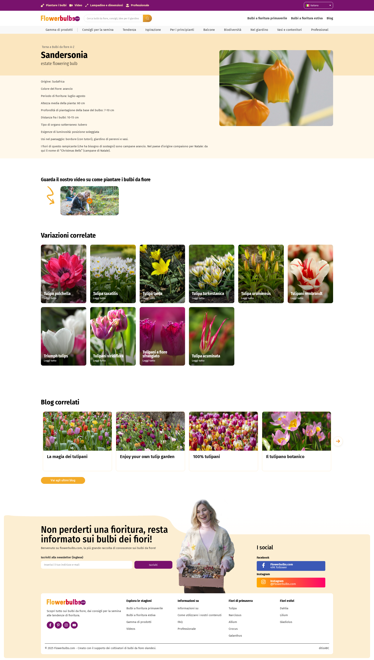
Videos (130, 629)
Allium (233, 622)
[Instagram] (66, 625)
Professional (319, 30)
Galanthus (235, 635)
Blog (330, 18)
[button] (338, 441)
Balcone (209, 30)
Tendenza (129, 30)
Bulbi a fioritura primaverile (267, 18)
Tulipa (233, 608)
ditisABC (324, 648)
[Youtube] (74, 625)
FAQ (180, 622)
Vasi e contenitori (289, 30)
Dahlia (284, 608)
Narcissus (235, 615)
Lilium (284, 615)
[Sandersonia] (276, 88)
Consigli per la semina (98, 30)
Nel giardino (259, 30)
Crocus (233, 629)
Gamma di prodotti (59, 30)
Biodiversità (232, 30)
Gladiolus (286, 622)
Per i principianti (182, 30)
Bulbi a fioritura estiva (307, 18)
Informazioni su (188, 608)
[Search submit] (147, 18)
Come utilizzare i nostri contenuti (199, 615)
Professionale (187, 629)
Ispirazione (153, 30)
